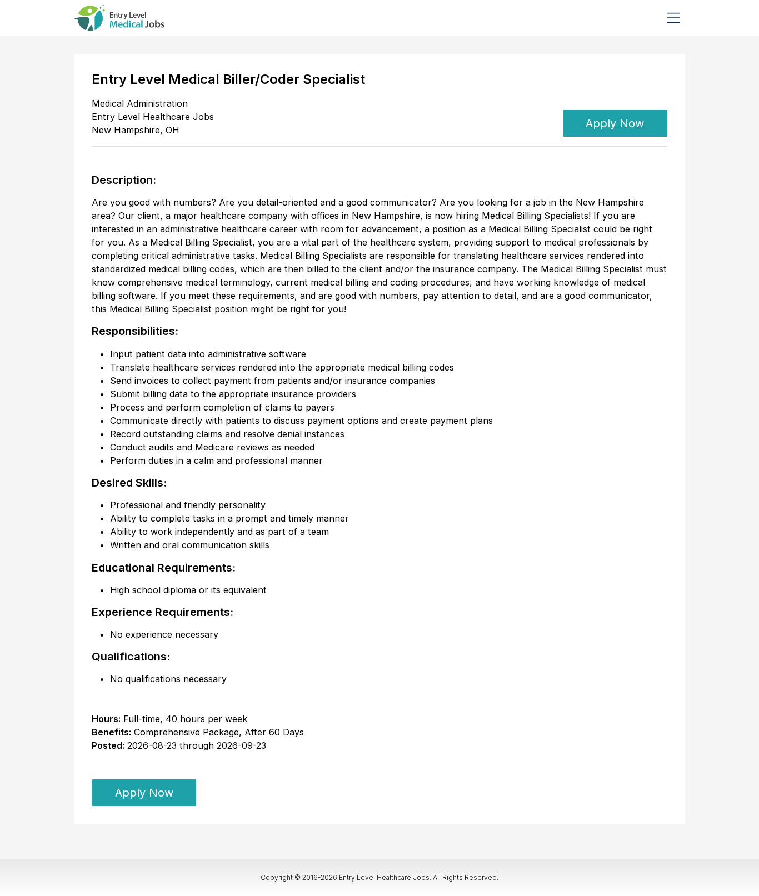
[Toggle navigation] (673, 17)
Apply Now (615, 123)
